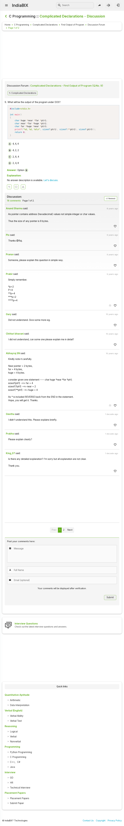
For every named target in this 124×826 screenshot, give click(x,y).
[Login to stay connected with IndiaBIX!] (118, 5)
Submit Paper (17, 803)
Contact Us (88, 820)
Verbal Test (16, 720)
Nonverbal (15, 741)
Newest (111, 198)
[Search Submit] (59, 5)
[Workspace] (16, 186)
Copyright (100, 820)
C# (18, 762)
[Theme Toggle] (108, 5)
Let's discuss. (51, 180)
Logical (14, 731)
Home (7, 25)
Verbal (13, 736)
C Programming (21, 25)
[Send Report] (23, 186)
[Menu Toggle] (6, 5)
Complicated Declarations (45, 25)
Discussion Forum (96, 25)
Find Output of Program (72, 25)
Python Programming (21, 752)
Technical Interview (20, 787)
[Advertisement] (62, 55)
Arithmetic (15, 700)
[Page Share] (99, 5)
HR (11, 782)
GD (11, 777)
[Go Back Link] (9, 186)
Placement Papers (19, 798)
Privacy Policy (115, 820)
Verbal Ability (16, 715)
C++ (12, 762)
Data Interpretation (19, 705)
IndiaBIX (20, 5)
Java (12, 767)
